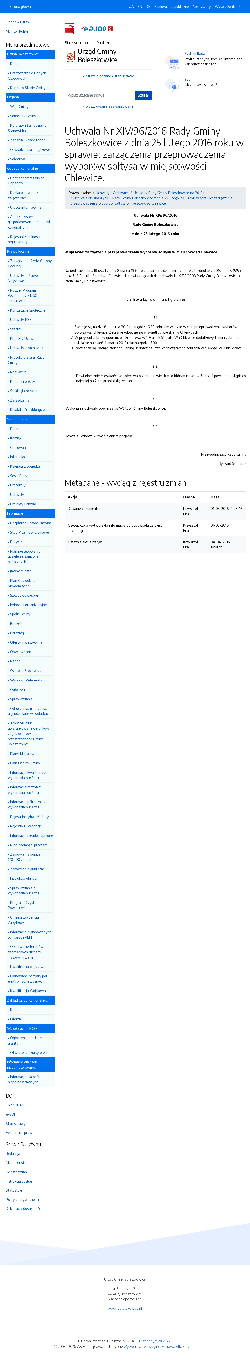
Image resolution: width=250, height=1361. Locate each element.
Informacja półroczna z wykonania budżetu (26, 804)
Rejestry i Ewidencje (26, 826)
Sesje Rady (18, 475)
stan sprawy (124, 76)
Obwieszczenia (22, 651)
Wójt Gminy (19, 106)
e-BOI (10, 1114)
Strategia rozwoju (24, 390)
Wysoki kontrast (227, 6)
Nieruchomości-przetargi (29, 845)
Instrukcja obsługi (23, 878)
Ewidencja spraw (19, 1132)
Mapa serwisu (16, 1162)
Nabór (15, 661)
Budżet (15, 623)
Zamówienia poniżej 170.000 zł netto (24, 857)
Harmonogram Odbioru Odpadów (27, 180)
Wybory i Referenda (26, 680)
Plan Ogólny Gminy (25, 763)
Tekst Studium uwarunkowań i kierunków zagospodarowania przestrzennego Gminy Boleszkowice (28, 733)
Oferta (15, 1019)
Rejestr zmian (16, 1172)
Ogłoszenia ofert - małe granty (27, 1040)
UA (131, 6)
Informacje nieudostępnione (31, 835)
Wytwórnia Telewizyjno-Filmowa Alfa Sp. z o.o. (159, 1346)
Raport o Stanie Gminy (28, 87)
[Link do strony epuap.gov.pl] (97, 28)
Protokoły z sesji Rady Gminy (26, 360)
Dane (14, 63)
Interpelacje (19, 456)
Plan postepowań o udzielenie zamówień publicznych (24, 556)
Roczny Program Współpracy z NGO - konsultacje (24, 295)
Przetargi (17, 633)
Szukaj (143, 95)
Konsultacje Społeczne (27, 310)
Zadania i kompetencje (28, 140)
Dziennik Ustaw (18, 22)
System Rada (195, 53)
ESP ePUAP (15, 1105)
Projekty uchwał (23, 504)
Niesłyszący (202, 6)
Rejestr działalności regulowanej (24, 239)
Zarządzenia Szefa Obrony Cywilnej (30, 263)
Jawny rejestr (20, 571)
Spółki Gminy (20, 614)
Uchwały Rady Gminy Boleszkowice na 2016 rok (171, 192)
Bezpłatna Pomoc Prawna (30, 523)
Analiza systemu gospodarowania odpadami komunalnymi (29, 221)
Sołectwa (17, 159)
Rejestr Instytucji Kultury (29, 816)
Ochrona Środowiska (26, 670)
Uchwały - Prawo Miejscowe (23, 278)
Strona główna (21, 6)
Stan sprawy (16, 1123)
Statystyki (14, 1190)
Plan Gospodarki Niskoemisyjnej (21, 583)
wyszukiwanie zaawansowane (109, 106)
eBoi (188, 79)
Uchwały (17, 494)
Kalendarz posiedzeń (26, 466)
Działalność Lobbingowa (29, 409)
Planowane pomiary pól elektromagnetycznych (27, 979)
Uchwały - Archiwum (26, 347)
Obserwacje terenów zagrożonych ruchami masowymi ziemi (25, 951)
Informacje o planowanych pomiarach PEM (29, 934)
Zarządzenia (19, 400)
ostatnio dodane (98, 76)
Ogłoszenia (19, 689)
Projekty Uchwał (23, 338)
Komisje (16, 438)
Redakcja (13, 1153)
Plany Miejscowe (23, 753)
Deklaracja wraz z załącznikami (23, 195)
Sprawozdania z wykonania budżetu (23, 890)
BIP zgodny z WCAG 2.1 (154, 1341)
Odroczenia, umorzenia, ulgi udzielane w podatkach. (29, 711)
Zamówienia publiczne (27, 869)
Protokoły (18, 485)
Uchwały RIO (20, 319)
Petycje (16, 541)
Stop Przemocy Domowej (30, 532)
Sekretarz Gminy (23, 116)
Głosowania (19, 447)
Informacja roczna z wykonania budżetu (24, 790)
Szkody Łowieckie (24, 595)
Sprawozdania (21, 699)
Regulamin (18, 372)
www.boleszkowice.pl (125, 1308)
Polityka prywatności (22, 1199)
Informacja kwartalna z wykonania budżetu (27, 775)
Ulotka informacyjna (26, 207)
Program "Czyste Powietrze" (22, 905)
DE (148, 6)
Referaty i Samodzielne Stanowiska (27, 128)
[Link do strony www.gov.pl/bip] (72, 28)
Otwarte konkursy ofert (29, 1052)
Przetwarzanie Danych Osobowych (27, 75)
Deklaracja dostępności (24, 1208)
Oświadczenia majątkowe (30, 149)
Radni (14, 428)
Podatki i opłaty (22, 381)
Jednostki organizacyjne (28, 604)
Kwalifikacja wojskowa (27, 966)
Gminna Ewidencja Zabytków (23, 920)
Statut (15, 329)
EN (140, 6)
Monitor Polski (17, 31)
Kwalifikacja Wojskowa (28, 990)
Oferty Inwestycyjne (26, 642)
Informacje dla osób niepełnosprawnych (24, 1079)
